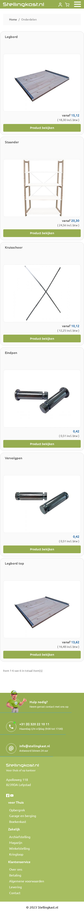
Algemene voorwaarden (26, 881)
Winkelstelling (19, 848)
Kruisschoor (13, 247)
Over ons (15, 869)
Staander (12, 142)
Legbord (11, 36)
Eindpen (11, 352)
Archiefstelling (19, 837)
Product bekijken (42, 128)
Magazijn (15, 842)
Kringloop (16, 854)
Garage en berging (22, 816)
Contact (14, 893)
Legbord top (14, 563)
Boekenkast (17, 821)
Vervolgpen (13, 458)
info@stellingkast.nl (34, 746)
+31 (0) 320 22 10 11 (34, 724)
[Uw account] (60, 4)
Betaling (15, 875)
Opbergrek (17, 810)
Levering (15, 887)
